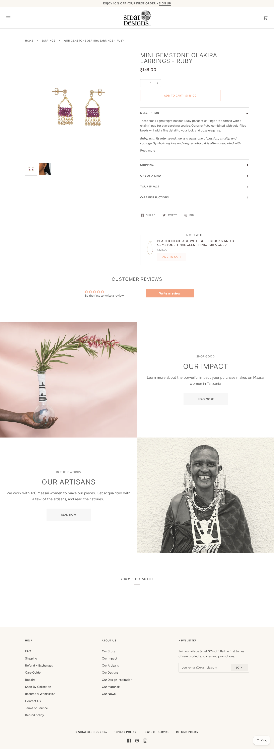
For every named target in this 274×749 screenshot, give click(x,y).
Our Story (108, 651)
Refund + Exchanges (39, 665)
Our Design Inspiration (117, 680)
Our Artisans (110, 665)
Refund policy (34, 715)
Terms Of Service (156, 732)
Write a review (169, 293)
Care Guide (33, 672)
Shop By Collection (38, 687)
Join (239, 667)
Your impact (149, 186)
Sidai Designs (88, 732)
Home (29, 40)
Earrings (48, 40)
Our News (109, 694)
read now (68, 514)
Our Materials (111, 687)
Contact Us (33, 701)
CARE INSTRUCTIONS (154, 197)
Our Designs (110, 672)
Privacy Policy (125, 732)
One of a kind (150, 175)
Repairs (30, 680)
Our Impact (109, 658)
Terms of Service (36, 708)
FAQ (28, 651)
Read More (205, 399)
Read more (147, 150)
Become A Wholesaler (40, 694)
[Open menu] (12, 17)
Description (149, 112)
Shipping (147, 164)
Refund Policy (187, 732)
